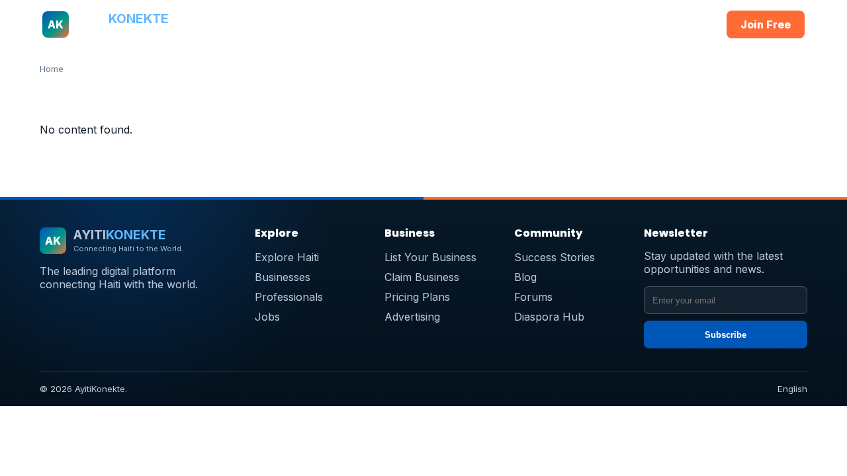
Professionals (409, 24)
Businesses (338, 24)
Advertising (412, 316)
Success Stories (554, 257)
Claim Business (421, 277)
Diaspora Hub (549, 316)
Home (222, 24)
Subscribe (725, 335)
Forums (533, 296)
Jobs (518, 24)
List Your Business (430, 257)
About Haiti (273, 24)
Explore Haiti (287, 257)
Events (622, 24)
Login (690, 24)
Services (474, 24)
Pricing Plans (417, 296)
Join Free (765, 24)
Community (568, 24)
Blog (525, 277)
